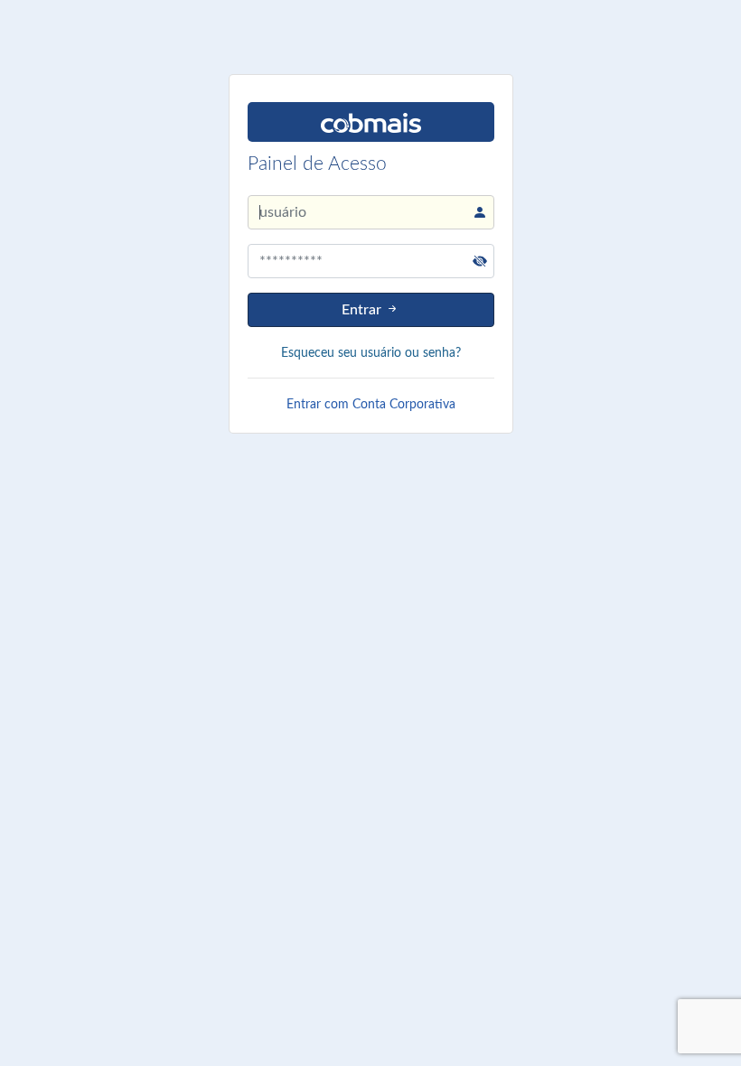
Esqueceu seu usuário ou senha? (371, 353)
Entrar (363, 310)
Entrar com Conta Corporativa (370, 404)
